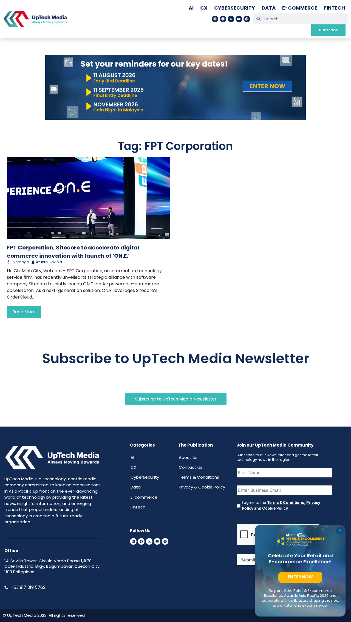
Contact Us (190, 467)
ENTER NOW (300, 577)
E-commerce (299, 7)
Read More (24, 312)
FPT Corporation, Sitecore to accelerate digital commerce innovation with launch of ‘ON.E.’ (73, 252)
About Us (188, 457)
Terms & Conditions (199, 477)
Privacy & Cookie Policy (202, 487)
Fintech (334, 7)
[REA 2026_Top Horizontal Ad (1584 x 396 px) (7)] (175, 118)
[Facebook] (223, 19)
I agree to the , (281, 505)
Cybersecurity (234, 7)
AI (191, 7)
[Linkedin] (215, 19)
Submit (248, 560)
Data (269, 7)
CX (204, 7)
